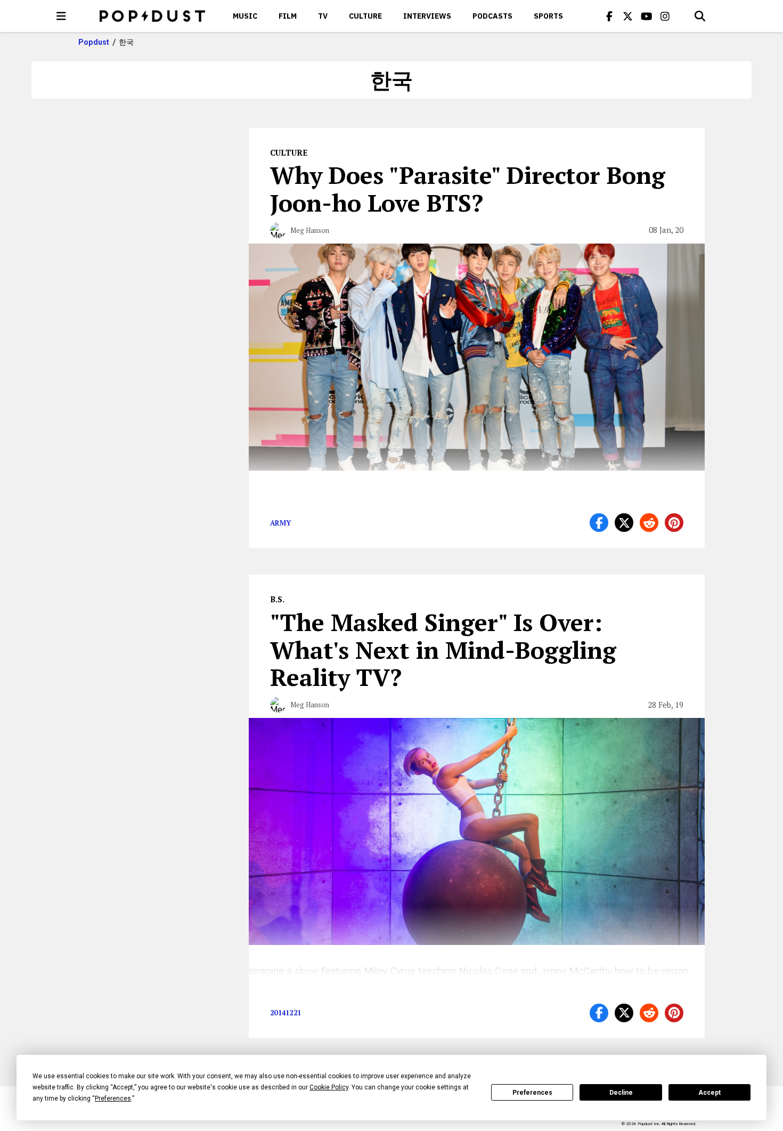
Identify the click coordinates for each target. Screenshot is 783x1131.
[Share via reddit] (649, 522)
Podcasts (492, 16)
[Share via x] (624, 522)
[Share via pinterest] (674, 522)
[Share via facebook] (599, 522)
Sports (548, 16)
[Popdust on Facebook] (609, 16)
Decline (621, 1092)
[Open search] (700, 16)
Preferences (532, 1092)
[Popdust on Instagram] (665, 16)
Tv (323, 16)
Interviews (427, 16)
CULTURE (365, 16)
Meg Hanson (309, 230)
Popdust (94, 42)
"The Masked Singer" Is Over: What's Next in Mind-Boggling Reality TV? (443, 649)
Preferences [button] (113, 1098)
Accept (709, 1092)
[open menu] (61, 16)
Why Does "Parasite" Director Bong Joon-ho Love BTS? (467, 189)
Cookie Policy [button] (328, 1087)
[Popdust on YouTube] (647, 16)
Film (288, 16)
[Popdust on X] (628, 16)
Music (245, 16)
